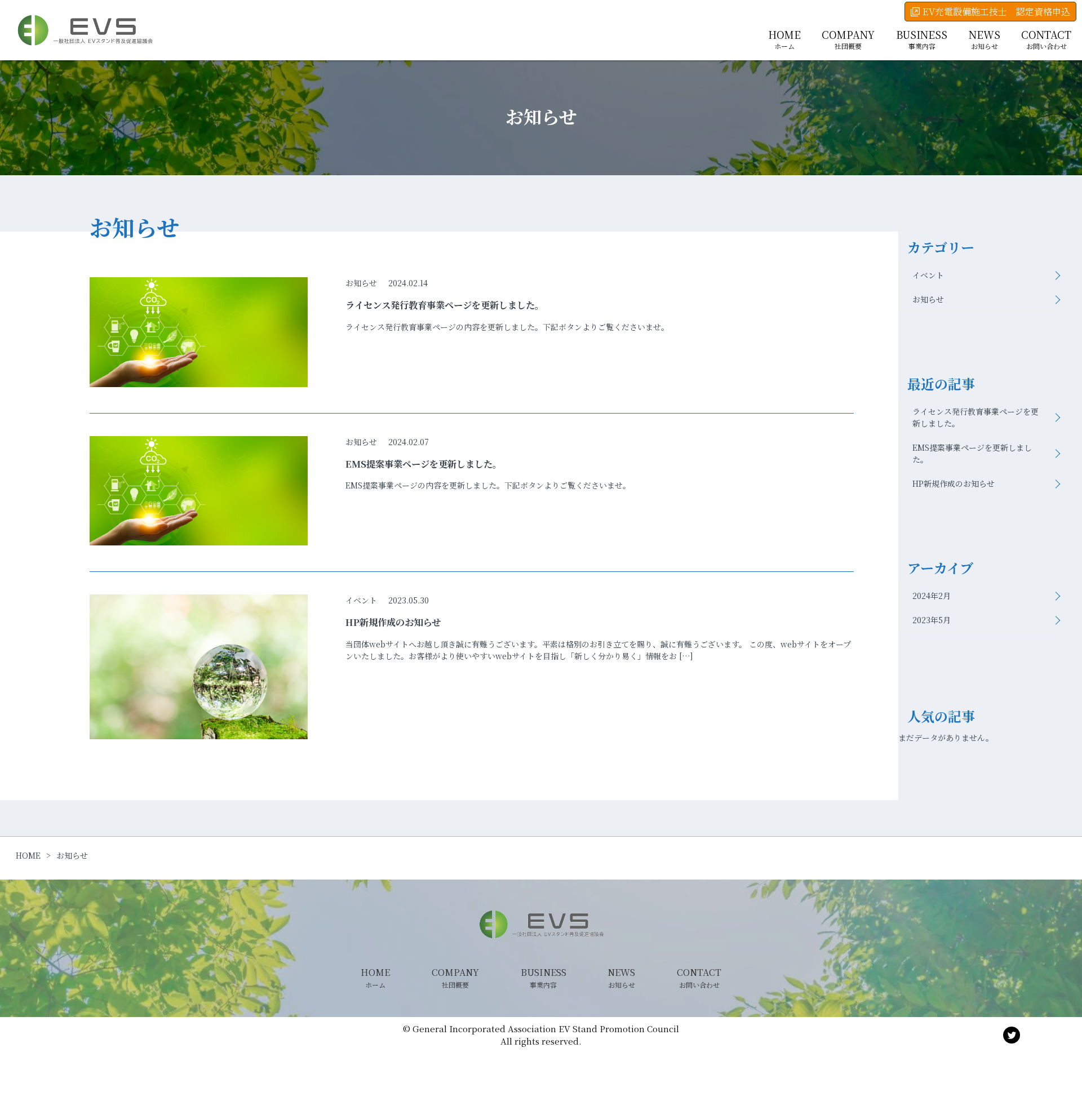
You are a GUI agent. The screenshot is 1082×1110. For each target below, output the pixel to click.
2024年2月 (931, 595)
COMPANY (848, 39)
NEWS (984, 39)
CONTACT (1046, 39)
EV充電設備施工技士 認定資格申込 (996, 11)
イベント (361, 600)
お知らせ (361, 282)
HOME (784, 39)
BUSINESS (921, 39)
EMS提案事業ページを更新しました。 (972, 453)
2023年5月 (931, 619)
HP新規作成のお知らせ (953, 483)
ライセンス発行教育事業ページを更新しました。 (975, 417)
